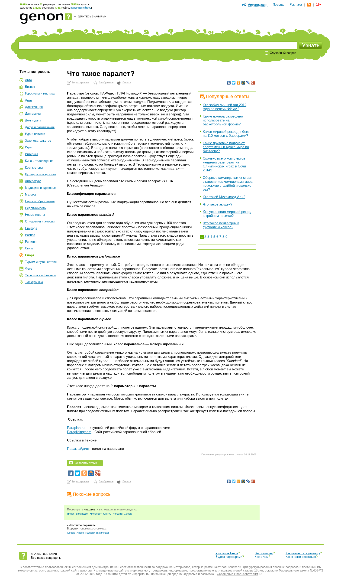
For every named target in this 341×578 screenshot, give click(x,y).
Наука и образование (40, 201)
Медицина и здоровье (40, 187)
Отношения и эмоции (40, 221)
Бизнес (30, 86)
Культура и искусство (40, 174)
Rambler (90, 532)
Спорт (29, 255)
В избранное (106, 82)
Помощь (278, 4)
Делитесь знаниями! (92, 16)
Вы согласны (264, 553)
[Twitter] (233, 83)
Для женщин (34, 107)
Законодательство (38, 140)
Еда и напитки (35, 134)
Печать (126, 82)
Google (128, 513)
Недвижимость (35, 208)
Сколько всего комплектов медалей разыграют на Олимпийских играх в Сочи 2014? (224, 164)
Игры (28, 147)
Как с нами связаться (301, 556)
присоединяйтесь (81, 7)
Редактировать (80, 82)
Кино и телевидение (39, 161)
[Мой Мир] (243, 83)
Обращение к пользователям (237, 574)
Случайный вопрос (283, 53)
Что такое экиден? (217, 204)
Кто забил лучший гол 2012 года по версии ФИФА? (224, 107)
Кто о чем (261, 556)
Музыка (30, 194)
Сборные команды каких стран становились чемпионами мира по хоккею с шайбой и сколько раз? (227, 183)
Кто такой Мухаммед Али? (224, 197)
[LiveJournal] (248, 83)
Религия (30, 241)
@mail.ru (117, 513)
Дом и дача (33, 120)
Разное (30, 235)
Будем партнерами (229, 556)
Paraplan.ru (75, 428)
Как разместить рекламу (303, 553)
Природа (31, 228)
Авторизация (257, 4)
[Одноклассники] (238, 83)
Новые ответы (35, 214)
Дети (28, 100)
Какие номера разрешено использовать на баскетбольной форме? (223, 120)
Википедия (82, 513)
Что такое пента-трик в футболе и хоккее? (221, 225)
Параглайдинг (78, 449)
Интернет (31, 154)
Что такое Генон (227, 553)
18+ (318, 4)
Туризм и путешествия (41, 262)
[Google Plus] (253, 83)
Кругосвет (96, 513)
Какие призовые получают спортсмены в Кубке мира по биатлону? (226, 147)
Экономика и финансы (40, 275)
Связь (29, 248)
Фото (28, 268)
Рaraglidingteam (79, 432)
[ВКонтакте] (228, 83)
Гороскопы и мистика (40, 93)
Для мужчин (33, 113)
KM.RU (107, 513)
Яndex (70, 513)
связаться (36, 570)
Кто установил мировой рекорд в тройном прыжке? (227, 214)
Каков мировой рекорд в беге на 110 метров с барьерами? (226, 133)
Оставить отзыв (86, 463)
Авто (28, 80)
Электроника (34, 282)
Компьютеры (34, 167)
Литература (33, 181)
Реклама (296, 4)
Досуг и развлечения (40, 127)
